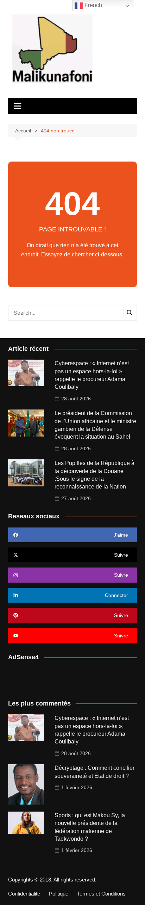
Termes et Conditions (101, 894)
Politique (58, 894)
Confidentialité (24, 894)
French (92, 5)
